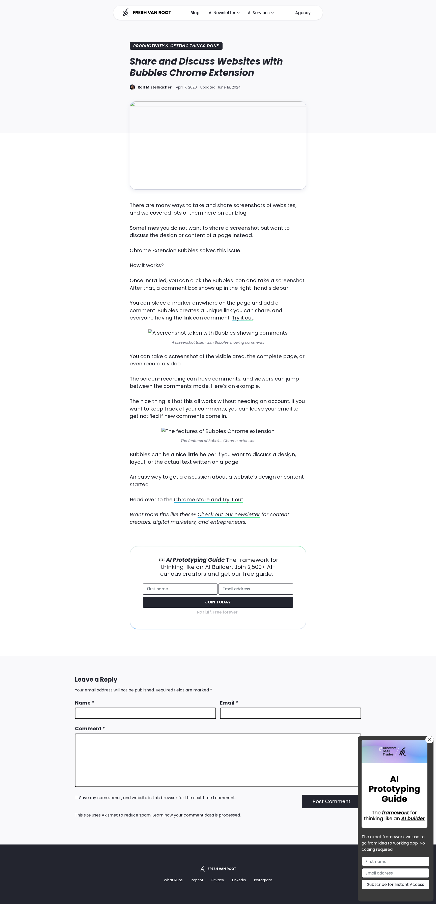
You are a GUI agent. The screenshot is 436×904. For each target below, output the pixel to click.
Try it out (242, 317)
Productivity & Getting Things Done (176, 46)
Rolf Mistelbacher (155, 87)
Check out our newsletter (229, 514)
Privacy (217, 880)
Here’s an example (235, 386)
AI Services (259, 13)
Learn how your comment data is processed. (196, 815)
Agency (303, 13)
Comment (90, 728)
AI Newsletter (222, 13)
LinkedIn (239, 880)
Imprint (197, 880)
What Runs (173, 880)
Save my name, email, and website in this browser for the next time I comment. (157, 798)
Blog (195, 13)
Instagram (263, 880)
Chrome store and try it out (208, 499)
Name (84, 702)
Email (229, 702)
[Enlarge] (281, 335)
